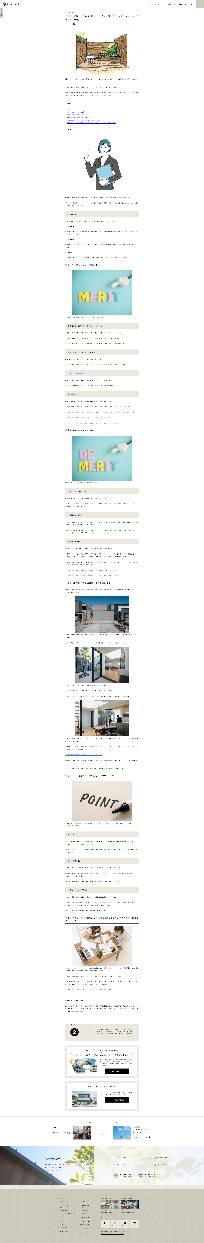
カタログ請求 (188, 4)
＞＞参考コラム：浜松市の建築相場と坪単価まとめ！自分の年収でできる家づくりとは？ (90, 570)
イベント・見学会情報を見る (116, 1100)
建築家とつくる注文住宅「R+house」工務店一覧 (112, 1234)
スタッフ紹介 (85, 1210)
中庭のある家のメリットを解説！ (76, 112)
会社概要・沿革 (85, 1205)
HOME (4, 1186)
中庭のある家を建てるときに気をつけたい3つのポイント (83, 120)
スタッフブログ (11, 1186)
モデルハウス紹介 (166, 4)
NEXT (115, 1122)
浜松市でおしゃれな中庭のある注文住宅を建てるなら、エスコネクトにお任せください (91, 123)
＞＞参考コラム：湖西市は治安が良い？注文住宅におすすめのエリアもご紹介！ (88, 418)
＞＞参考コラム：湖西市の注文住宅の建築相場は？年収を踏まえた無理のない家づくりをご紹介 (92, 576)
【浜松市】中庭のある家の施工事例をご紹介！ (80, 117)
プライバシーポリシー (85, 1232)
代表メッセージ (85, 1208)
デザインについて (64, 1208)
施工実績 (60, 1220)
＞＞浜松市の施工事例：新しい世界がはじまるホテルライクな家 (83, 755)
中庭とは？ (70, 109)
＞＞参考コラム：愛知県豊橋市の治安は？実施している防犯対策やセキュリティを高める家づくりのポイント (96, 423)
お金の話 (62, 1216)
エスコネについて (64, 1205)
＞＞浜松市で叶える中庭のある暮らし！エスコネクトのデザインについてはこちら (89, 990)
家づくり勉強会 (178, 4)
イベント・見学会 (154, 4)
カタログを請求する (116, 1071)
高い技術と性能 (63, 1210)
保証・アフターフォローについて (67, 1213)
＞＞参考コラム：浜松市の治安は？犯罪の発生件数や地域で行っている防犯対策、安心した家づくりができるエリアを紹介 (100, 412)
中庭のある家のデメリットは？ (75, 115)
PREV (89, 1122)
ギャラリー (61, 1224)
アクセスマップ (84, 1217)
